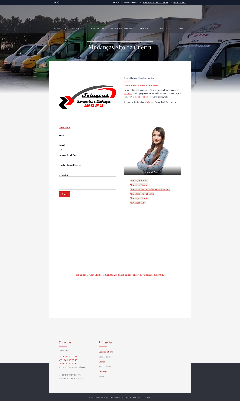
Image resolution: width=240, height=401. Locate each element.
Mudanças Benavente (153, 274)
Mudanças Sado (138, 202)
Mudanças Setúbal (139, 180)
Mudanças (149, 102)
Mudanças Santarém (131, 274)
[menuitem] (58, 29)
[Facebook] (54, 2)
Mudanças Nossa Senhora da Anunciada (150, 189)
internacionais (141, 96)
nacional (128, 93)
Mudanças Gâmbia (139, 198)
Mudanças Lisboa (111, 274)
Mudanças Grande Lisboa (89, 274)
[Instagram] (58, 2)
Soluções (65, 342)
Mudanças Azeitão (139, 184)
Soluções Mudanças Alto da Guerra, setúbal (139, 78)
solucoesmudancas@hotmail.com (155, 2)
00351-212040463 (180, 2)
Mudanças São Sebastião (142, 193)
